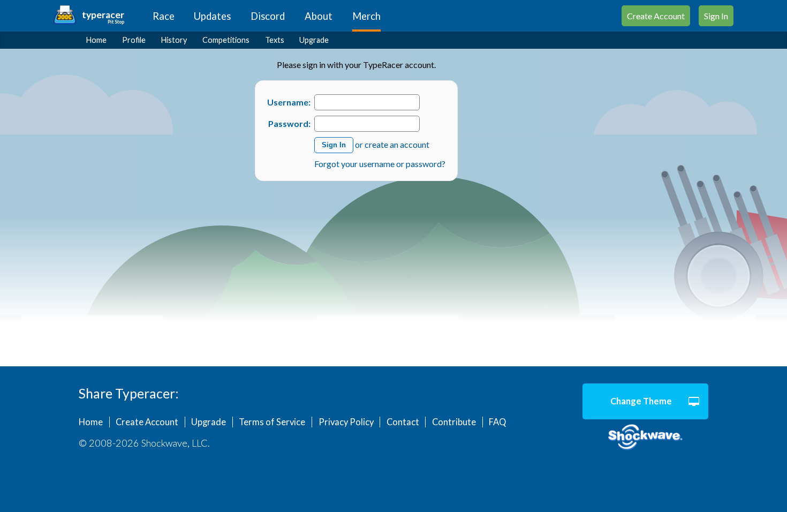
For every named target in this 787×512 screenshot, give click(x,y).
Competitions (225, 39)
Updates (212, 16)
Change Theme (641, 401)
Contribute (454, 422)
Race (164, 16)
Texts (274, 39)
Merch (366, 16)
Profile (134, 39)
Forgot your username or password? (379, 164)
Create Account (656, 16)
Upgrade (314, 39)
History (174, 39)
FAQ (497, 422)
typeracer (103, 14)
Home (96, 39)
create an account (397, 144)
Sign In (716, 16)
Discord (268, 16)
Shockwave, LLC (645, 437)
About (318, 16)
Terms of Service (272, 422)
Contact (403, 422)
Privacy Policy (346, 422)
